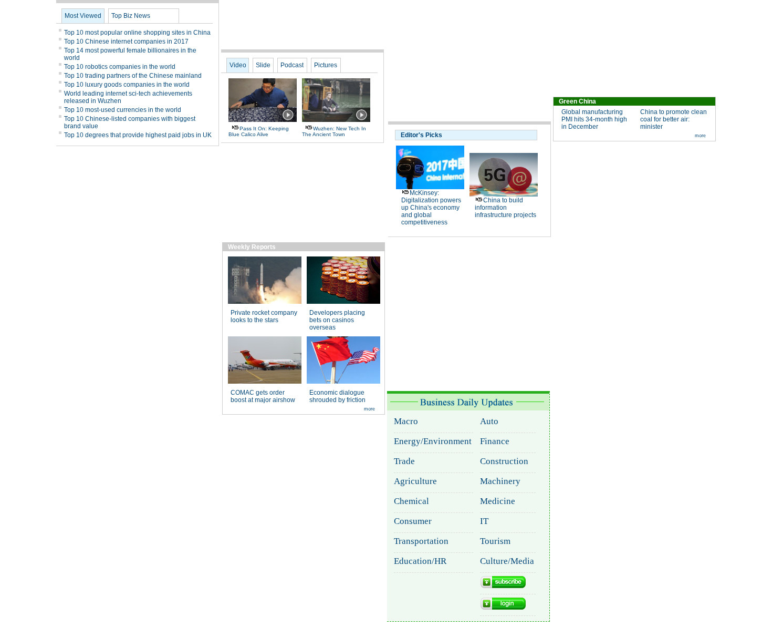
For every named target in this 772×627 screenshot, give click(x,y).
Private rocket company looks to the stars (264, 316)
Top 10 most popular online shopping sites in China (137, 32)
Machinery (500, 481)
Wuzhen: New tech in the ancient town (334, 131)
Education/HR (420, 561)
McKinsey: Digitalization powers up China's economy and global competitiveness (431, 207)
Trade (404, 461)
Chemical (411, 501)
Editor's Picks (421, 135)
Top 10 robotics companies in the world (119, 66)
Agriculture (415, 481)
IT (484, 521)
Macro (406, 421)
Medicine (497, 501)
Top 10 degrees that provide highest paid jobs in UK (138, 135)
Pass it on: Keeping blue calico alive (258, 131)
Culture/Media (507, 561)
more (700, 135)
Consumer (413, 521)
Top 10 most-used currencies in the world (122, 110)
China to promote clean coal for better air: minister (673, 119)
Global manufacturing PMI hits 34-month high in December (594, 119)
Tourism (495, 541)
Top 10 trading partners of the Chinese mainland (133, 75)
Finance (494, 441)
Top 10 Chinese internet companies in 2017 (126, 41)
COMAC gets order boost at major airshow (263, 396)
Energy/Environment (433, 441)
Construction (504, 461)
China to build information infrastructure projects (505, 208)
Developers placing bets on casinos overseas (337, 320)
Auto (489, 421)
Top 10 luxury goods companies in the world (127, 84)
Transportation (421, 541)
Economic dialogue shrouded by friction (337, 396)
